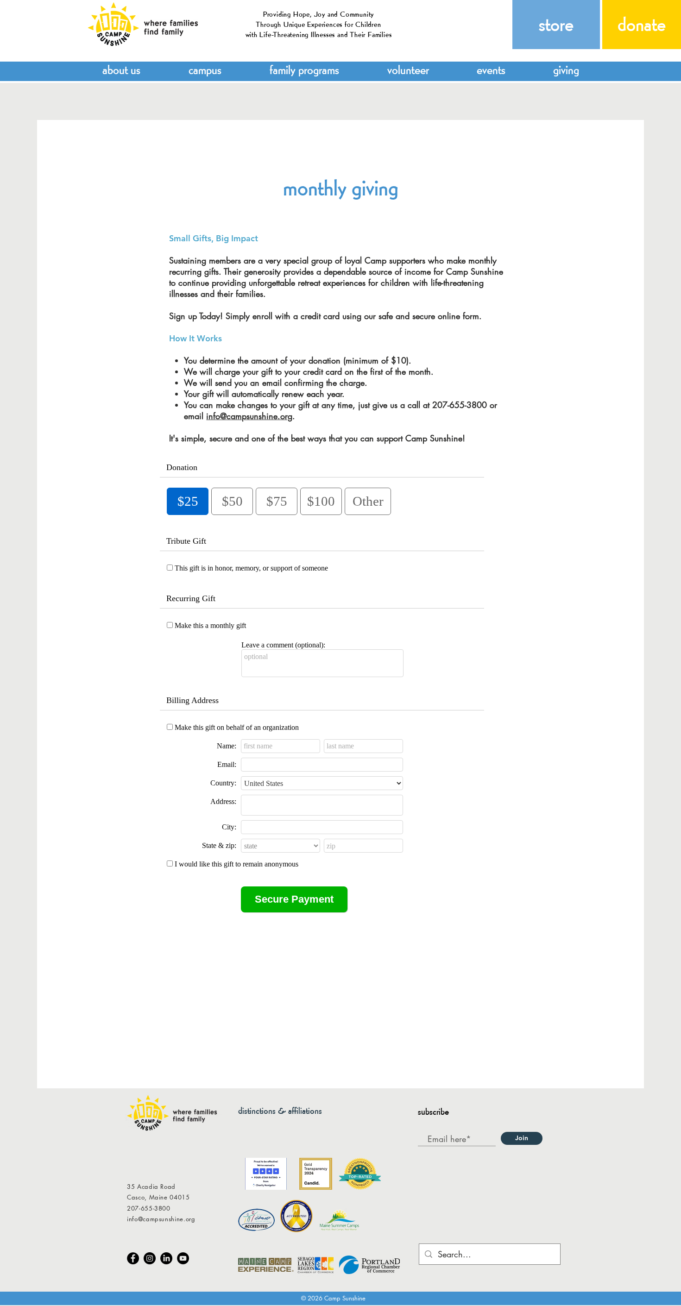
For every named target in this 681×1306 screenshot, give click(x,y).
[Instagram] (150, 1258)
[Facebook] (133, 1258)
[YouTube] (183, 1258)
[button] (121, 69)
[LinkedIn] (166, 1258)
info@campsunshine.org (249, 415)
